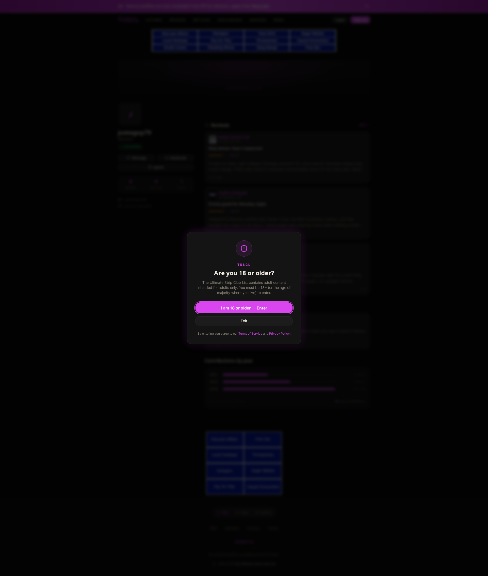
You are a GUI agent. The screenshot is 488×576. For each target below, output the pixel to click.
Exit (244, 321)
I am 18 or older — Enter (244, 307)
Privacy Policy (279, 333)
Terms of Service (250, 333)
